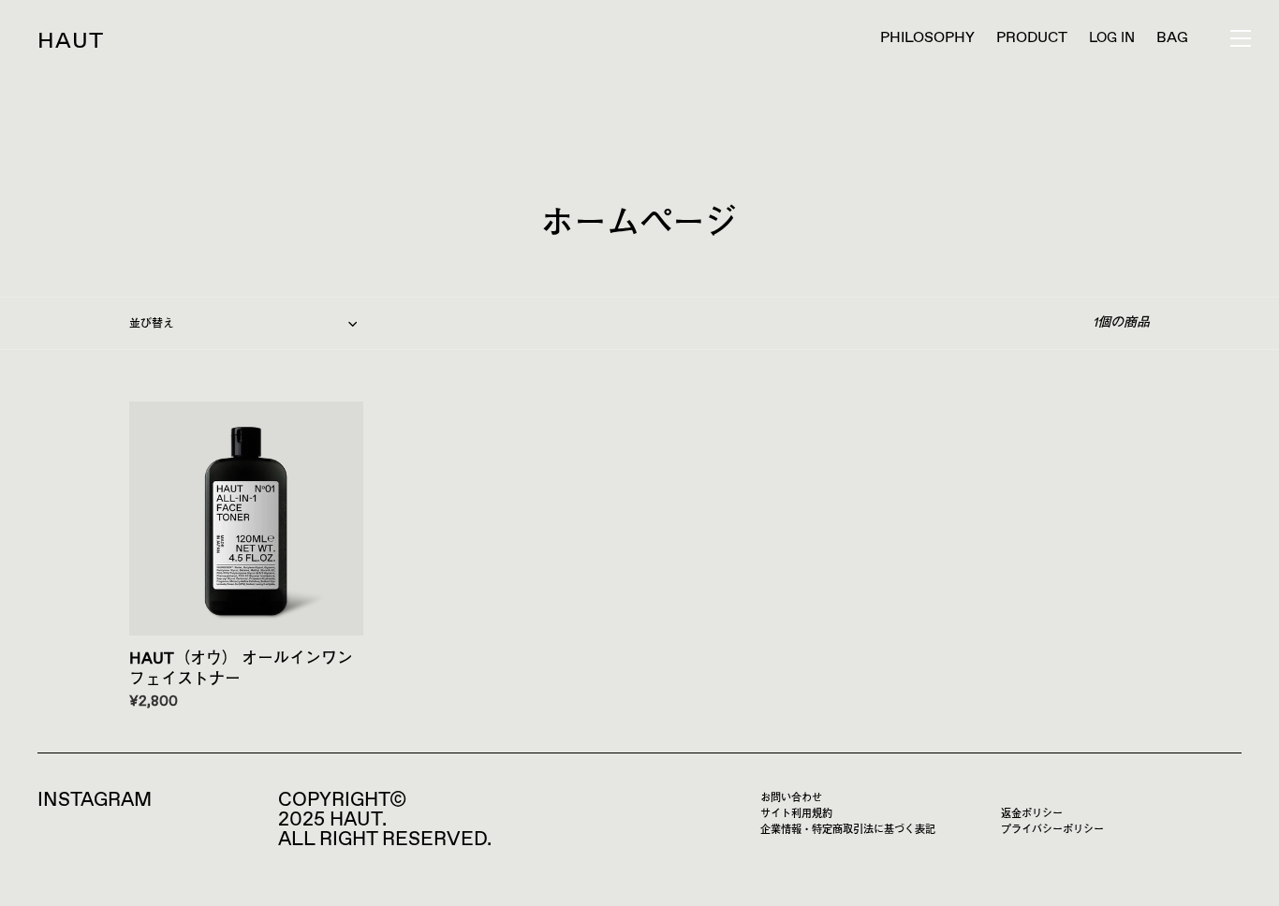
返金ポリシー (1032, 814)
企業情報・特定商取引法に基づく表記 (847, 830)
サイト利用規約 (796, 814)
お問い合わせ (791, 798)
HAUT (70, 41)
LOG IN (1112, 38)
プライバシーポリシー (1052, 830)
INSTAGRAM (94, 800)
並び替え (151, 324)
